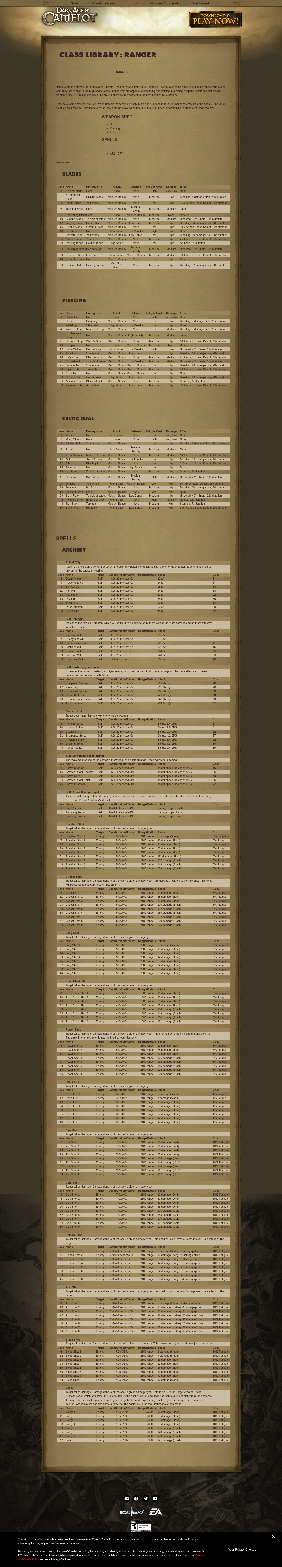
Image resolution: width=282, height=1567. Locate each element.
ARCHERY (116, 153)
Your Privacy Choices (242, 1549)
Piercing (115, 128)
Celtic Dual (116, 132)
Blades (114, 124)
